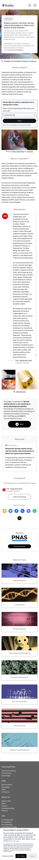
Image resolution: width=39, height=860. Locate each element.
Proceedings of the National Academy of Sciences (20, 61)
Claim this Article (19, 497)
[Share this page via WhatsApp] (34, 511)
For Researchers (7, 820)
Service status (7, 785)
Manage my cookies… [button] (8, 856)
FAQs (3, 789)
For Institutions (7, 825)
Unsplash (30, 151)
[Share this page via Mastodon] (28, 511)
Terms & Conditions (9, 771)
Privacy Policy (7, 773)
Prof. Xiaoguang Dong (24, 360)
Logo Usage (6, 776)
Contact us (6, 792)
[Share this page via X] (19, 518)
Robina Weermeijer (18, 151)
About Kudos (6, 801)
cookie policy (15, 841)
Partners (5, 811)
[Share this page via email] (4, 511)
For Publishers (7, 822)
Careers (4, 806)
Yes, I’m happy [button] (21, 856)
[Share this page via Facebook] (16, 511)
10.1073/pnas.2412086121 (15, 50)
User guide (5, 787)
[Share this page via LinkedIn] (22, 511)
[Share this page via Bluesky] (10, 511)
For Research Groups (9, 827)
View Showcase (19, 546)
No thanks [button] (32, 856)
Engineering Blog (8, 808)
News (4, 803)
